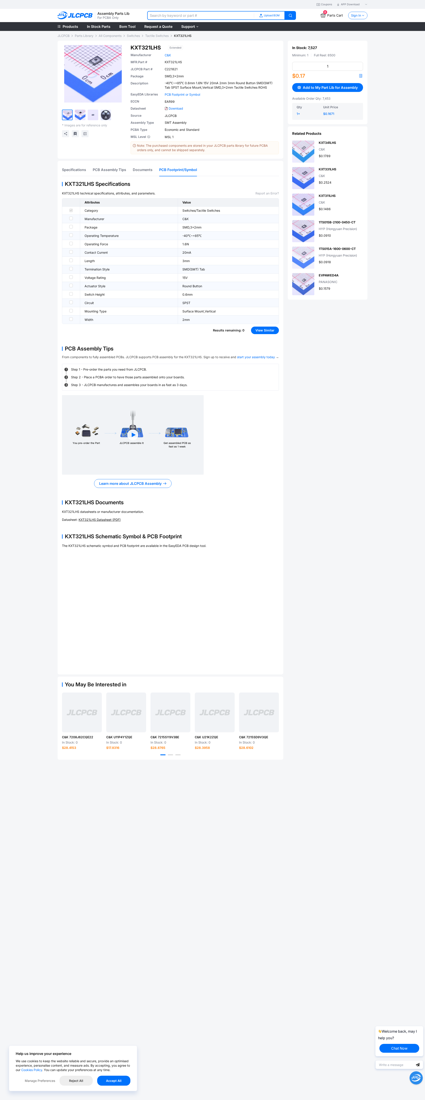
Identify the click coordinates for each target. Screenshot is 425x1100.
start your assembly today (256, 357)
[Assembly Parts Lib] (75, 15)
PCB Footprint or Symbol (182, 94)
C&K (168, 55)
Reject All (76, 1081)
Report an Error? (267, 193)
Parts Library (84, 36)
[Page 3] (178, 754)
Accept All (114, 1081)
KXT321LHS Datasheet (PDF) (100, 519)
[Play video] (132, 434)
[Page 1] (163, 754)
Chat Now (399, 1048)
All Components (110, 36)
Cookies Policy (31, 1070)
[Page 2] (170, 754)
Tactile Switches (157, 36)
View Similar (264, 330)
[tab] (74, 169)
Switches (133, 36)
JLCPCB (64, 36)
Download (176, 108)
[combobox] (200, 15)
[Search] (290, 15)
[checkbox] (71, 210)
